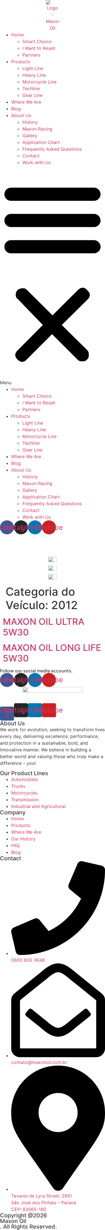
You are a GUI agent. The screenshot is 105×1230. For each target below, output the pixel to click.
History (30, 122)
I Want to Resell (38, 48)
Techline (31, 88)
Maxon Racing (37, 129)
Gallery (29, 135)
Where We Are (26, 102)
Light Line (32, 68)
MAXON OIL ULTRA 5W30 (43, 627)
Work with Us (36, 162)
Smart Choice (37, 41)
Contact (30, 156)
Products (20, 61)
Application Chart (41, 142)
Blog (16, 108)
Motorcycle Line (39, 82)
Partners (31, 55)
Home (17, 35)
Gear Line (32, 95)
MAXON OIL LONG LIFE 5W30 (52, 653)
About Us (21, 115)
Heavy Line (34, 75)
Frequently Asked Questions (52, 149)
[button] (52, 276)
